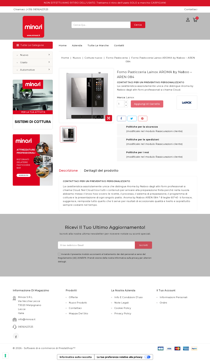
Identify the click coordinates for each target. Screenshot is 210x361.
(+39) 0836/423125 (37, 9)
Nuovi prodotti (78, 302)
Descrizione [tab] (68, 170)
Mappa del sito (78, 313)
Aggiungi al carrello (147, 103)
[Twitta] (132, 118)
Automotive (27, 69)
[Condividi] (121, 118)
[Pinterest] (142, 118)
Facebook (16, 337)
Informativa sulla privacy (127, 258)
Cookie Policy (122, 308)
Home (63, 45)
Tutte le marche (98, 45)
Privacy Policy (122, 313)
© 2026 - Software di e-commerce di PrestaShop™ (44, 348)
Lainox (130, 97)
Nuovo (24, 55)
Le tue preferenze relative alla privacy (119, 357)
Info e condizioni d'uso (128, 297)
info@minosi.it (26, 319)
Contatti (119, 45)
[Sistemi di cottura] (33, 104)
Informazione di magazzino (31, 290)
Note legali (121, 302)
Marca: (121, 97)
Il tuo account (166, 290)
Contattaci (190, 9)
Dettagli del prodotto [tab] (101, 170)
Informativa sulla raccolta (76, 357)
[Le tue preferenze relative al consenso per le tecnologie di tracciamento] (5, 356)
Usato (24, 62)
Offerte (73, 297)
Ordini (163, 302)
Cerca (138, 24)
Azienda (77, 45)
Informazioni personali (173, 297)
